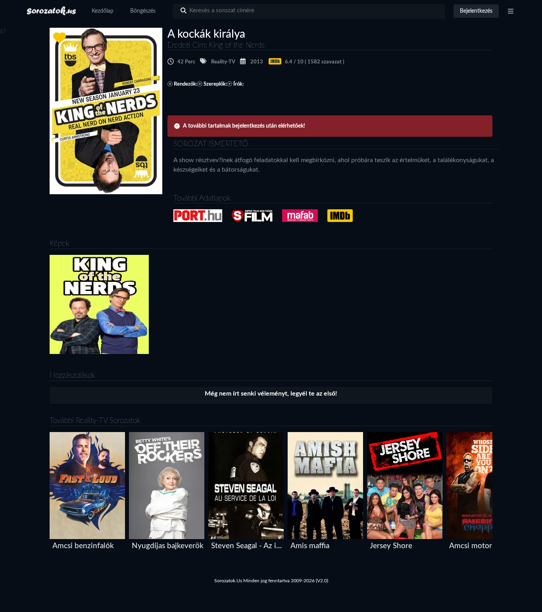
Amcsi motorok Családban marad (486, 546)
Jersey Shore (391, 546)
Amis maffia (309, 546)
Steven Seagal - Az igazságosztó (247, 546)
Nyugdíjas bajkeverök (168, 546)
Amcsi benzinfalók (83, 546)
